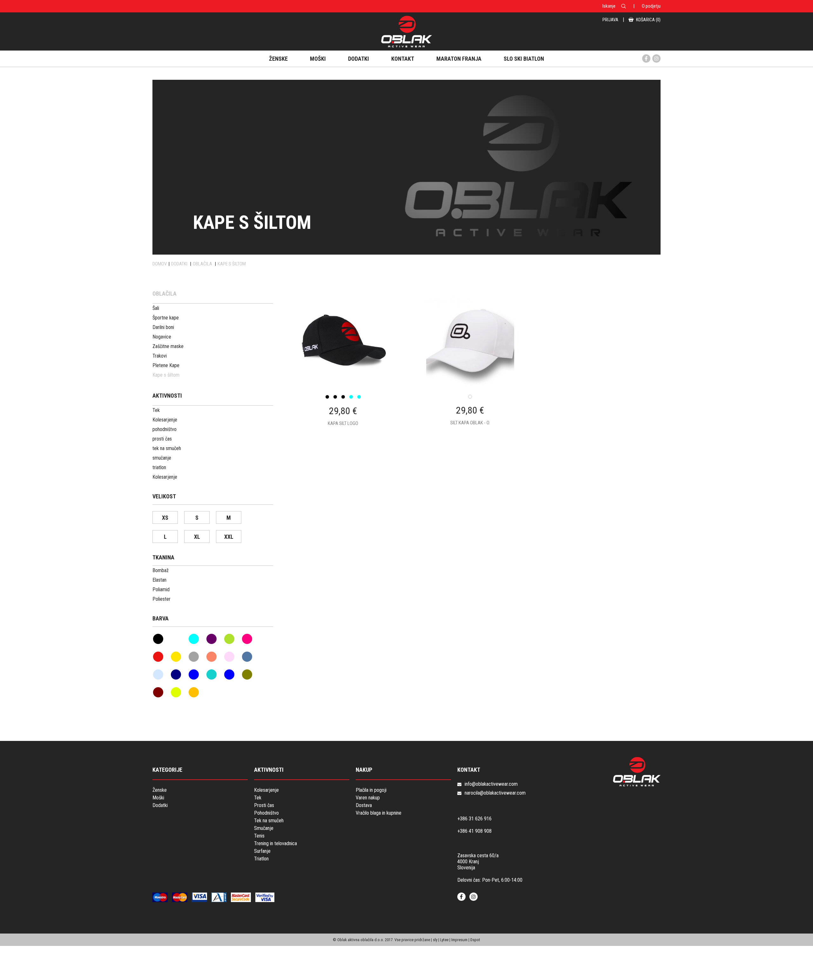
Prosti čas (264, 805)
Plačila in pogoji (371, 790)
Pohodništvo (266, 813)
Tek (257, 798)
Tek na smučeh (269, 821)
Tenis (259, 836)
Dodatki (160, 805)
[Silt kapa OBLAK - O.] (470, 365)
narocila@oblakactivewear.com (495, 793)
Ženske (159, 790)
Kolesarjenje (266, 790)
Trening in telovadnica (275, 843)
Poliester (161, 599)
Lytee (444, 939)
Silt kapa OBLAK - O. (470, 423)
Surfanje (262, 851)
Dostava (364, 805)
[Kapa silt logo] (342, 365)
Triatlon (261, 859)
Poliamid (161, 589)
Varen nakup (368, 798)
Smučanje (263, 828)
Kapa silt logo (343, 423)
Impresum (459, 939)
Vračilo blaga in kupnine (378, 813)
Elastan (159, 580)
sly (435, 939)
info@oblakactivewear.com (491, 784)
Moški (158, 798)
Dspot (475, 939)
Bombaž (160, 570)
